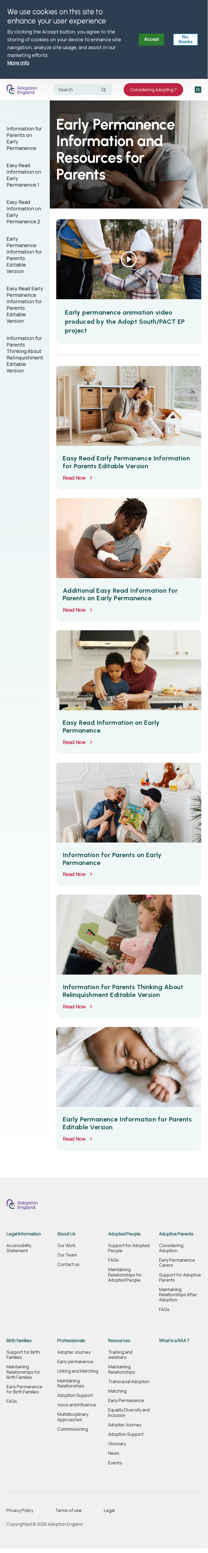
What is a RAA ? (174, 1340)
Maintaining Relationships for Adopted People (125, 1275)
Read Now (74, 477)
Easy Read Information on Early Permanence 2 (23, 212)
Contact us (68, 1264)
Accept (151, 39)
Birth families (19, 1340)
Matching (117, 1391)
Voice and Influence (76, 1404)
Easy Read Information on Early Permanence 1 (23, 175)
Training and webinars (120, 1355)
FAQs (113, 1260)
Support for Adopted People (129, 1248)
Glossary (117, 1443)
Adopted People (124, 1234)
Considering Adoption (171, 1248)
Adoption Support (75, 1395)
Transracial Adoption (128, 1381)
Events (115, 1463)
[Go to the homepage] (22, 90)
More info (18, 62)
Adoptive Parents (176, 1234)
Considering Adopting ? (153, 90)
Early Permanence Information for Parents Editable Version (24, 254)
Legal (109, 1510)
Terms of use (68, 1510)
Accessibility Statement (18, 1248)
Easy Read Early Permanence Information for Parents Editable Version (24, 304)
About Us (66, 1234)
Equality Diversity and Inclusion (129, 1412)
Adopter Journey (74, 1352)
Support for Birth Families (23, 1355)
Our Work (66, 1245)
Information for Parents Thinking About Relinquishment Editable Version (24, 354)
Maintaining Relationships (70, 1383)
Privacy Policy (19, 1510)
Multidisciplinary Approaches (72, 1417)
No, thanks (186, 39)
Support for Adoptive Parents (180, 1277)
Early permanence (75, 1361)
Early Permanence (126, 1400)
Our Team (67, 1255)
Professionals (71, 1340)
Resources (119, 1340)
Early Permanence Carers (177, 1263)
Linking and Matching (77, 1371)
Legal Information (23, 1234)
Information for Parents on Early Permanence (24, 138)
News (113, 1453)
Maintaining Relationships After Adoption (178, 1295)
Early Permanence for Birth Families (24, 1389)
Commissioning (72, 1429)
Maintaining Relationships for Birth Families (23, 1372)
